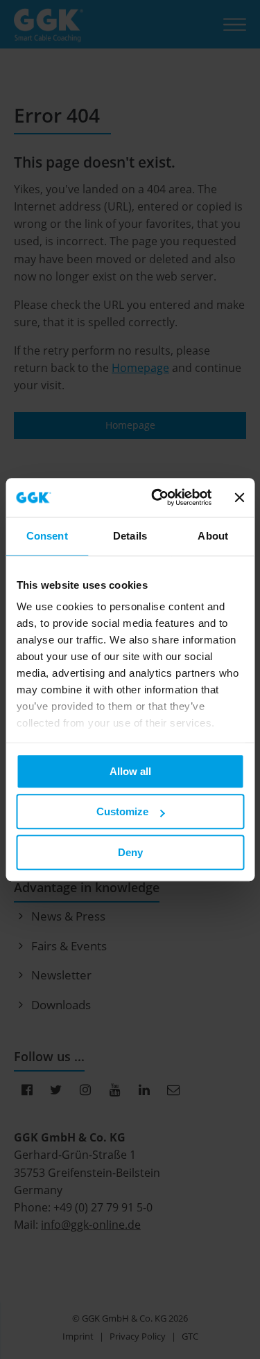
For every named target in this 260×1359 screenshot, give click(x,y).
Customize (122, 811)
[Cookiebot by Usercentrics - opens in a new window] (157, 497)
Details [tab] (130, 536)
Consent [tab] (47, 536)
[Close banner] (239, 497)
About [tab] (213, 536)
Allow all (130, 771)
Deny (130, 852)
